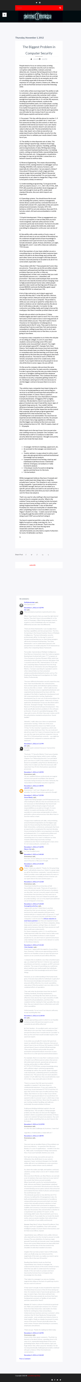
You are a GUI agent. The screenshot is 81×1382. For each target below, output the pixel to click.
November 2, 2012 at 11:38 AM (34, 1015)
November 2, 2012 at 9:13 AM (34, 882)
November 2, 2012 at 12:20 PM (34, 1124)
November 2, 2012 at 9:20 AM (34, 904)
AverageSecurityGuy (31, 906)
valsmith (27, 788)
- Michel (26, 866)
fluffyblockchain (29, 602)
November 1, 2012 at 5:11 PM (34, 744)
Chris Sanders (28, 947)
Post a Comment (24, 1359)
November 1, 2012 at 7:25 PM (34, 795)
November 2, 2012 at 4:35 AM (34, 864)
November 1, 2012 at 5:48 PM (34, 786)
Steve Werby (28, 797)
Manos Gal (27, 849)
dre (25, 610)
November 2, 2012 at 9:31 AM (34, 945)
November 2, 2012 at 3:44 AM (34, 854)
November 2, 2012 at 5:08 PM (34, 1136)
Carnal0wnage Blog (33, 1376)
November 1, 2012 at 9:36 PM (34, 847)
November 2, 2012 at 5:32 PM (34, 1333)
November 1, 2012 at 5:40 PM (34, 772)
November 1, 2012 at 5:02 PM (34, 608)
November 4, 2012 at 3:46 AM (34, 1355)
